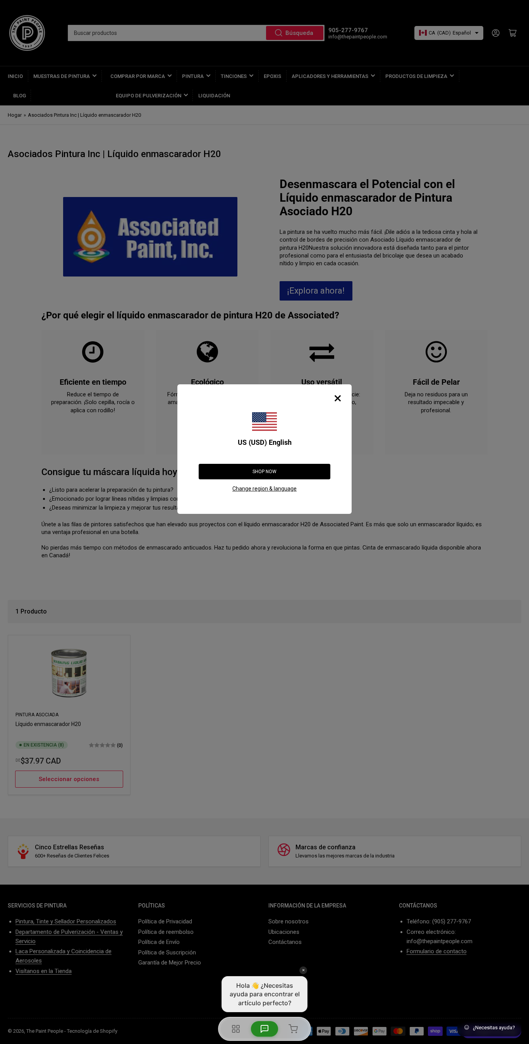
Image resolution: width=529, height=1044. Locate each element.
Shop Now (264, 471)
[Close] (337, 398)
